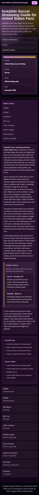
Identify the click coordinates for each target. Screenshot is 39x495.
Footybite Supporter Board (15, 3)
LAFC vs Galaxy (8, 125)
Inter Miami (7, 117)
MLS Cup (6, 121)
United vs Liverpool (9, 138)
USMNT (6, 108)
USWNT (6, 112)
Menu (34, 3)
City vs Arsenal (8, 134)
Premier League (8, 130)
